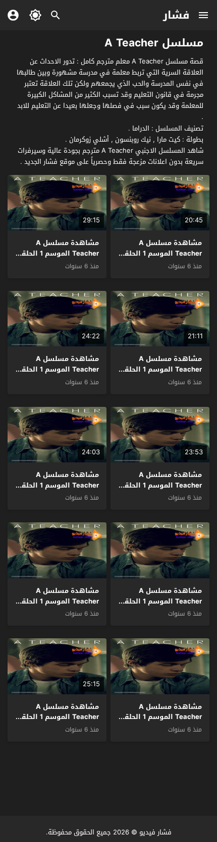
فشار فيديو (155, 832)
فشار (176, 15)
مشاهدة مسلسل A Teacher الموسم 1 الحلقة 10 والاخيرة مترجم (161, 253)
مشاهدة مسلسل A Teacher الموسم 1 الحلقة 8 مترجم (161, 369)
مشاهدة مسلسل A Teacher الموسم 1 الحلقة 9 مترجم (58, 253)
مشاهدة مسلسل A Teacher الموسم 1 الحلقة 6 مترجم (161, 485)
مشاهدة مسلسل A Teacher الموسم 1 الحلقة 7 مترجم (58, 369)
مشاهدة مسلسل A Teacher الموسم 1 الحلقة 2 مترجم (161, 717)
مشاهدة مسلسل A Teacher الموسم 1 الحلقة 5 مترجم (58, 485)
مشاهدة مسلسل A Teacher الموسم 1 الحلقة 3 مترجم (58, 601)
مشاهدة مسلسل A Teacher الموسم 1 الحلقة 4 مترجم (161, 601)
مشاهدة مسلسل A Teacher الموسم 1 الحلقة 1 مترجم (58, 717)
